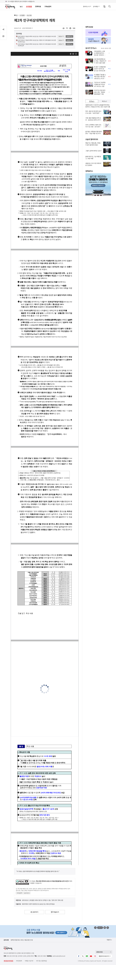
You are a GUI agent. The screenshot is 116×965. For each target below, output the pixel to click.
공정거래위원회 (26, 28)
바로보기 (61, 36)
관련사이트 (99, 952)
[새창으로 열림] (70, 28)
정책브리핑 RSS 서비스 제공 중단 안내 (22, 940)
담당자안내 (27, 893)
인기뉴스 (91, 101)
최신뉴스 (104, 101)
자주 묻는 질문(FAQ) (41, 961)
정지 (104, 927)
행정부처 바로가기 (104, 956)
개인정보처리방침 (8, 961)
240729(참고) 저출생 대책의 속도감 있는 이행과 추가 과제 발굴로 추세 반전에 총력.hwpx (37, 41)
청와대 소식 (86, 6)
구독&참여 (47, 6)
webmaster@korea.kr (58, 956)
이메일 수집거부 (29, 961)
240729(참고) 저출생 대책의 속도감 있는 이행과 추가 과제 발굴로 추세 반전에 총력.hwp (37, 37)
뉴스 (21, 6)
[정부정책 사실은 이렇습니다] (98, 40)
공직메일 (95, 6)
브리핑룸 (29, 6)
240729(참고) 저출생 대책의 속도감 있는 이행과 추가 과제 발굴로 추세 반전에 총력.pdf (37, 44)
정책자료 (38, 6)
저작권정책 (19, 893)
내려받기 (68, 36)
